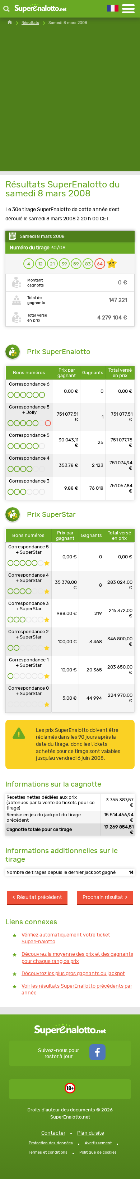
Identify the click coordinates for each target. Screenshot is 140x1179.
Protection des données (51, 1143)
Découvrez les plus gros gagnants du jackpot (73, 973)
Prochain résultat (103, 897)
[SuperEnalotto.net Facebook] (97, 1059)
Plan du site (90, 1133)
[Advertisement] (70, 101)
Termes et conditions (48, 1152)
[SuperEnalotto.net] (40, 9)
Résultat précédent (39, 897)
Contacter (53, 1133)
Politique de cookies (98, 1152)
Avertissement (98, 1143)
